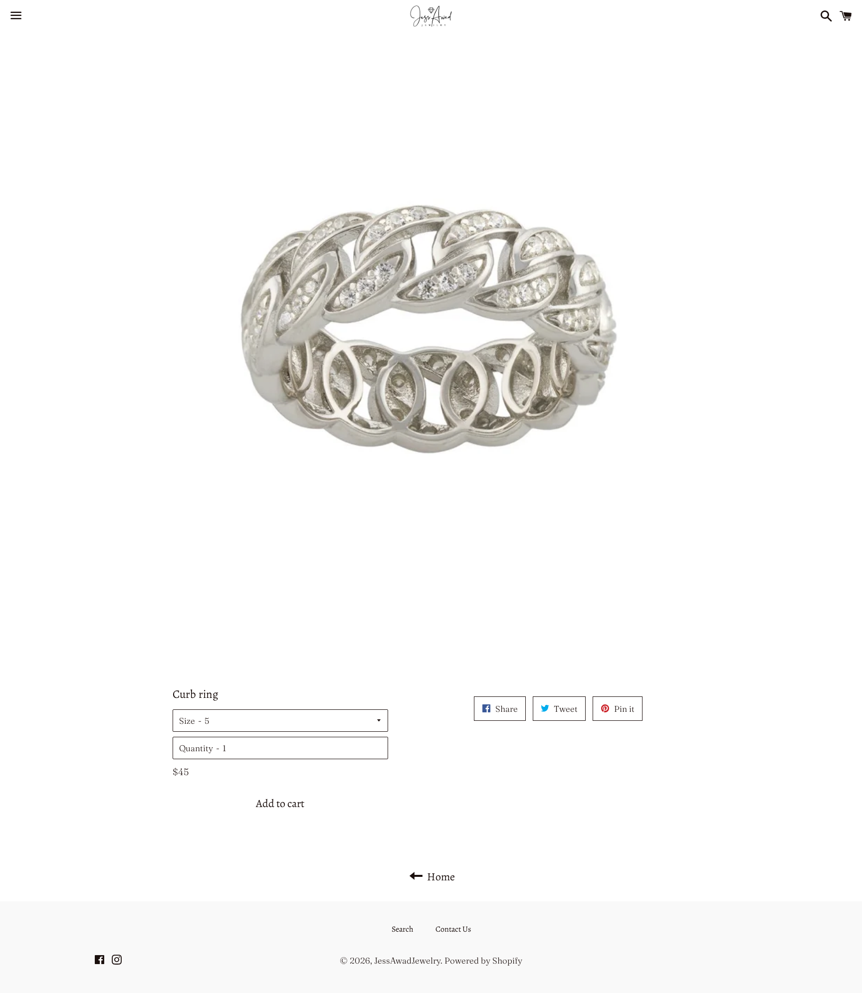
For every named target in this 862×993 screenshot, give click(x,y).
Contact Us (453, 929)
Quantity (196, 748)
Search (403, 929)
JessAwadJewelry (407, 960)
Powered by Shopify (483, 960)
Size (187, 720)
